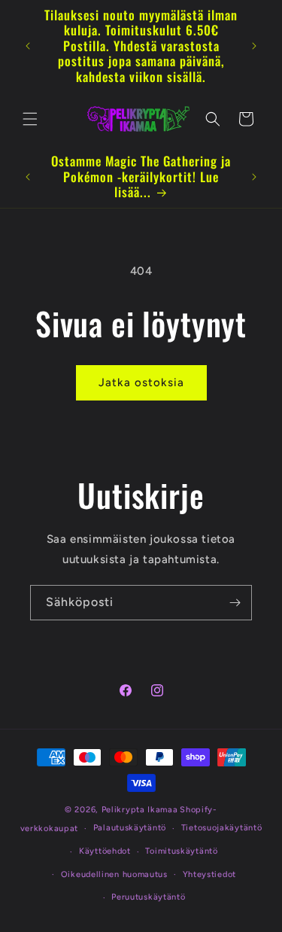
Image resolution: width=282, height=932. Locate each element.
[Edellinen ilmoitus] (27, 45)
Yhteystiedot (209, 874)
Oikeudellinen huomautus (114, 874)
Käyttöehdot (105, 851)
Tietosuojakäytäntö (221, 828)
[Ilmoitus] (254, 45)
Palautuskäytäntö (129, 828)
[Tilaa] (234, 602)
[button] (30, 119)
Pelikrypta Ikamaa (140, 810)
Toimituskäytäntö (181, 851)
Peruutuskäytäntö (148, 897)
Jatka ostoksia (141, 382)
